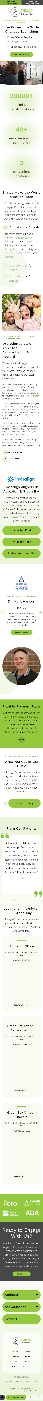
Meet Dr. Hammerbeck (21, 638)
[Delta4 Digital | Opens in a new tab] (21, 1377)
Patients (15, 1367)
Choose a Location (13, 459)
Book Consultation (16, 1397)
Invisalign (34, 395)
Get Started (21, 1274)
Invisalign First (21, 530)
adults (18, 423)
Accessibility (9, 1381)
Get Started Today (21, 54)
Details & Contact (21, 1005)
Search (28, 1381)
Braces (26, 395)
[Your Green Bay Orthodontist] (21, 668)
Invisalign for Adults (21, 553)
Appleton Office (21, 946)
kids (7, 403)
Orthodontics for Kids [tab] (24, 227)
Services (15, 1356)
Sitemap (35, 1381)
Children (27, 1356)
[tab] (14, 899)
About (27, 1351)
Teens (15, 1361)
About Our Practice (13, 452)
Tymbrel (33, 1391)
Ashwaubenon (16, 1307)
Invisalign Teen (21, 541)
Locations (27, 1367)
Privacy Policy (19, 1381)
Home (15, 1351)
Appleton (12, 1294)
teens (8, 423)
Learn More (22, 740)
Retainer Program (24, 803)
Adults (27, 1361)
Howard (11, 1319)
